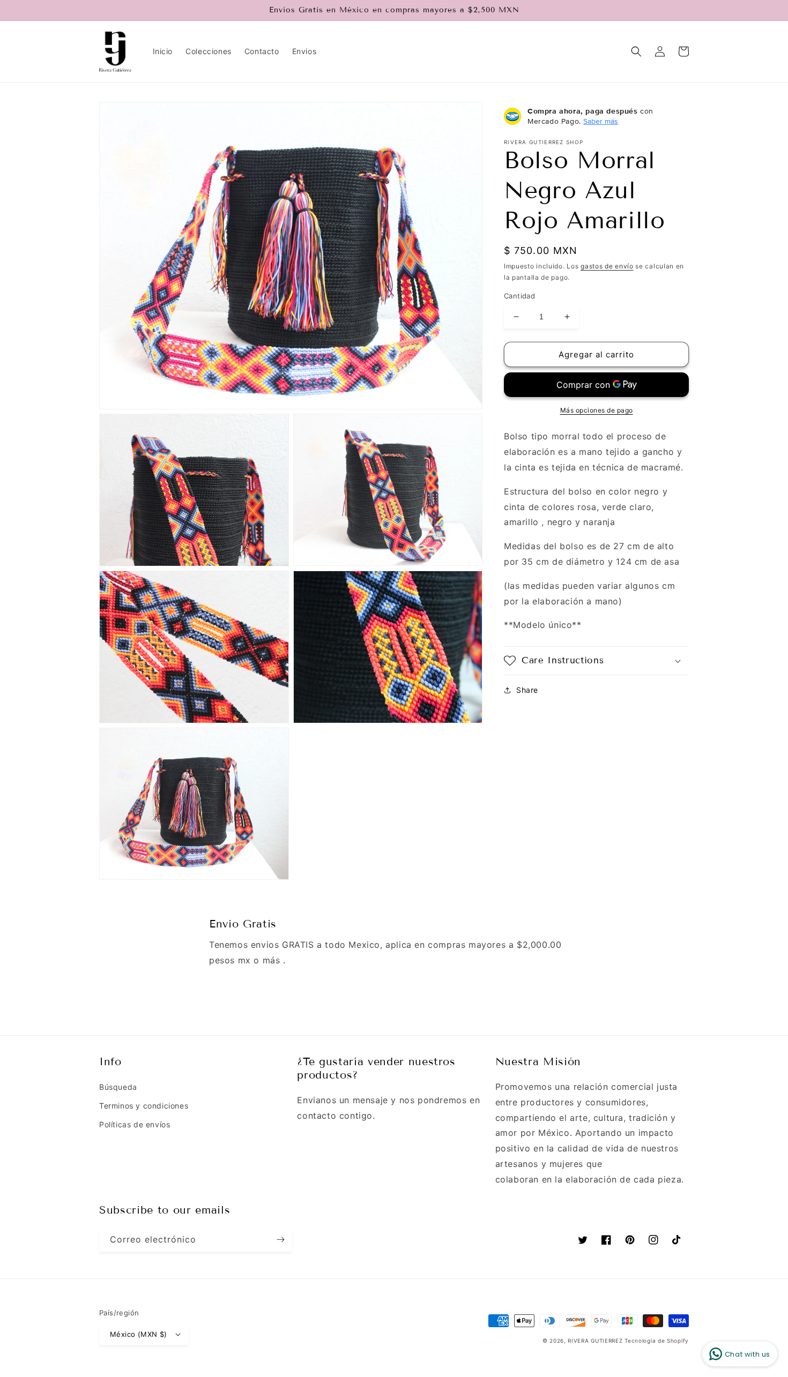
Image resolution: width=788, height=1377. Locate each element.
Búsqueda (118, 1086)
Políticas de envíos (134, 1124)
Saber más (600, 121)
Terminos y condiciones (143, 1105)
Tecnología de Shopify (657, 1340)
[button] (636, 51)
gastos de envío (607, 266)
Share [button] (527, 689)
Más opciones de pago (596, 410)
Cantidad (519, 295)
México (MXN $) (138, 1334)
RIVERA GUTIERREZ (596, 1340)
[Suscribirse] (280, 1240)
